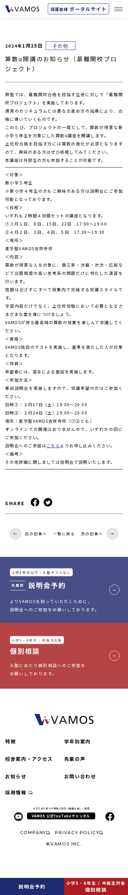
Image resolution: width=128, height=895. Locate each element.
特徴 (10, 741)
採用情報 (16, 792)
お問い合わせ (80, 776)
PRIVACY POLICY (77, 832)
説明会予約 (32, 886)
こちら (53, 445)
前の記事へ (30, 533)
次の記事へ (98, 533)
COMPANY (33, 832)
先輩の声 (75, 758)
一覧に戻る (64, 533)
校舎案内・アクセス (29, 758)
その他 (61, 45)
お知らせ (16, 776)
